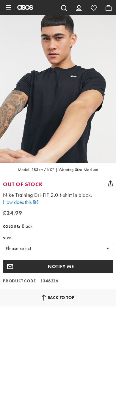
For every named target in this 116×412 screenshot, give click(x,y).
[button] (58, 266)
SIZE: (7, 238)
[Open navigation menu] (8, 7)
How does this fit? (21, 202)
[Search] (64, 7)
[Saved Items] (93, 7)
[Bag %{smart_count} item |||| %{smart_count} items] (108, 7)
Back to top (61, 297)
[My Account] (78, 7)
